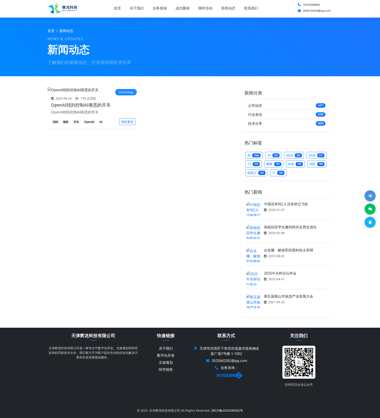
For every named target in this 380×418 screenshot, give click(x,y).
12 (252, 164)
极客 (273, 164)
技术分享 (286, 123)
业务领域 (160, 8)
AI (253, 155)
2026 (316, 155)
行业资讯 (286, 114)
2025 (293, 155)
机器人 (255, 173)
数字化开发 (166, 355)
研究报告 (166, 369)
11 (277, 173)
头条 (294, 164)
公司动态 (286, 105)
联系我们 (251, 8)
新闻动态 (228, 8)
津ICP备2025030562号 (227, 410)
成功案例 (182, 8)
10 (272, 155)
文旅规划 (166, 362)
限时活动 (205, 8)
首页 (117, 8)
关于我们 (137, 8)
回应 (316, 164)
